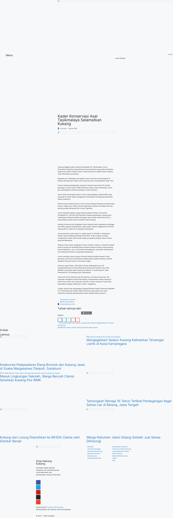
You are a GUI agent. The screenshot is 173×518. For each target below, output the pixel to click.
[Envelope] (38, 502)
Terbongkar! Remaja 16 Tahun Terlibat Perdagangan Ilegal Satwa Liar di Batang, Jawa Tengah (128, 403)
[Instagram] (38, 497)
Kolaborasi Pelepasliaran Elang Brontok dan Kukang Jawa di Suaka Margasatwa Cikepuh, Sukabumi (42, 366)
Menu (9, 55)
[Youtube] (38, 492)
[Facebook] (38, 482)
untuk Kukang (120, 58)
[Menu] (2, 56)
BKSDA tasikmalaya (67, 302)
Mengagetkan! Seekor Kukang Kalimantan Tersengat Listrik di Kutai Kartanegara (125, 342)
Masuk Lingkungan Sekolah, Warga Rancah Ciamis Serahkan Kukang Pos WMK (37, 378)
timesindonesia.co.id (67, 304)
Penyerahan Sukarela (67, 299)
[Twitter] (38, 487)
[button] (60, 320)
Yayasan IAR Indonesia (55, 507)
